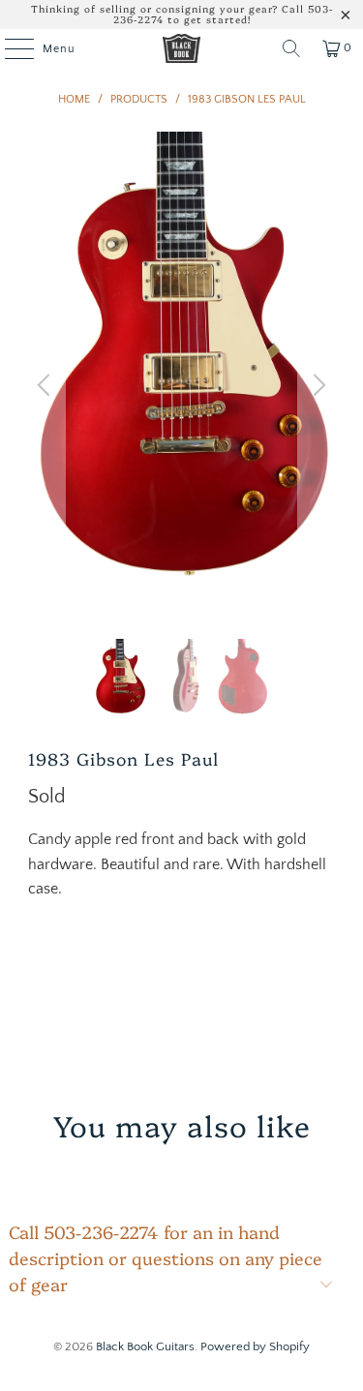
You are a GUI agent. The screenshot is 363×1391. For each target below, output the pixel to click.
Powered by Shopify (255, 1346)
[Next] (316, 385)
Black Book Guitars (145, 1346)
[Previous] (46, 385)
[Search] (291, 48)
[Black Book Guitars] (182, 48)
